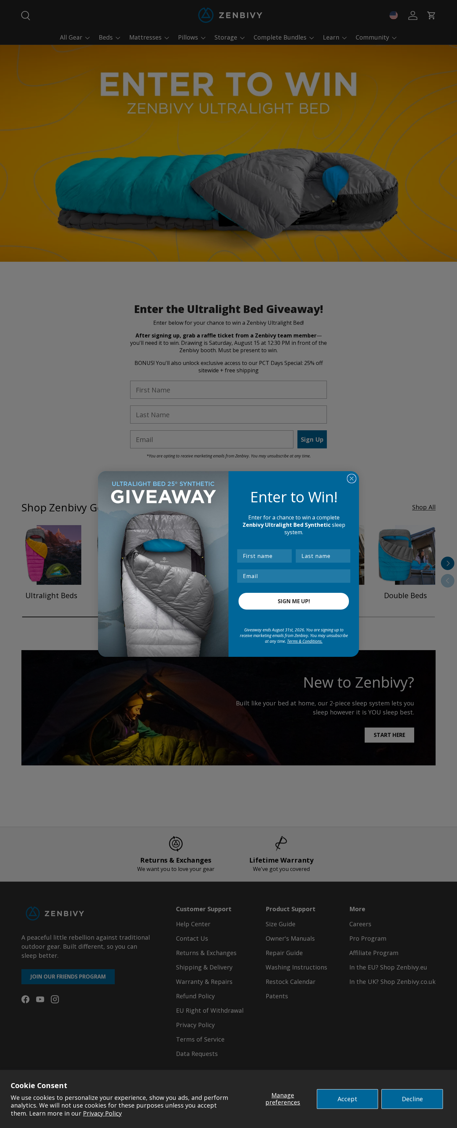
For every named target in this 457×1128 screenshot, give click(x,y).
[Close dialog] (352, 479)
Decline (412, 1099)
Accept (347, 1099)
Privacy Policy (102, 1113)
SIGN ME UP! (294, 601)
